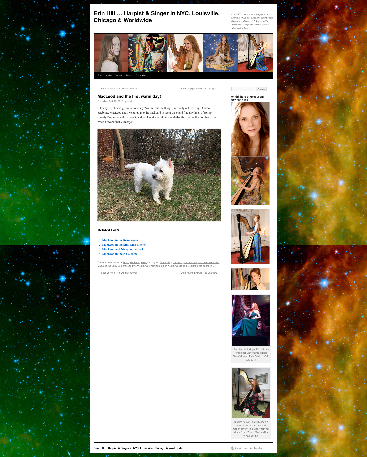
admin (130, 101)
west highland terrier (155, 265)
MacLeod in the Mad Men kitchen (124, 244)
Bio (99, 75)
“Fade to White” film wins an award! (117, 88)
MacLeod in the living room (120, 240)
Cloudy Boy (165, 262)
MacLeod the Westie (133, 265)
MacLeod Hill (190, 262)
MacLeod (135, 262)
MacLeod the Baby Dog (109, 265)
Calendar (141, 75)
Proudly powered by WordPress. (250, 448)
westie (171, 265)
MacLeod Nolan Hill (208, 262)
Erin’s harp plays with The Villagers (200, 88)
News (144, 262)
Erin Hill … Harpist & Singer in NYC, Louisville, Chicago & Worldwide (157, 16)
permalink (208, 265)
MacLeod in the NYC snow (119, 253)
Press (129, 75)
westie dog (181, 265)
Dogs (126, 262)
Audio (108, 75)
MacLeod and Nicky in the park (123, 249)
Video (118, 75)
